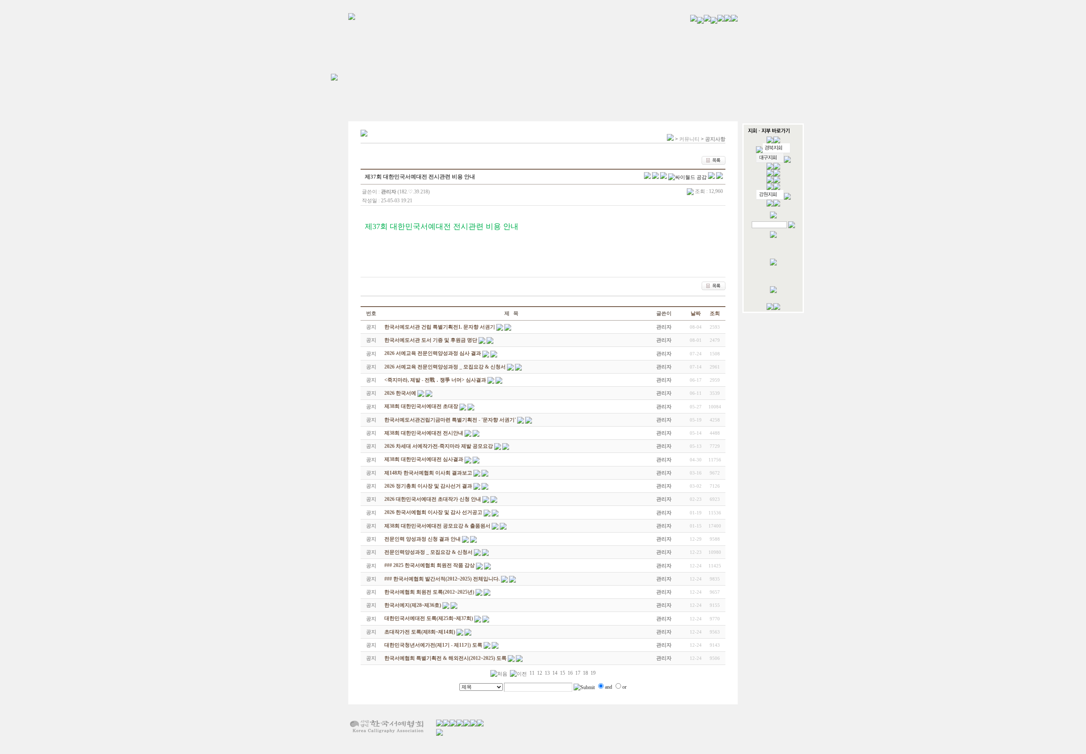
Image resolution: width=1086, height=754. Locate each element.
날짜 (696, 313)
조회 (715, 313)
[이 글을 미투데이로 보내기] (663, 177)
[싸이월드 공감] (687, 177)
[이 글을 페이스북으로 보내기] (655, 177)
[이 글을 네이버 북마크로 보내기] (711, 177)
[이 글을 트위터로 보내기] (647, 177)
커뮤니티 (689, 139)
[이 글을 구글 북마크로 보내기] (719, 177)
